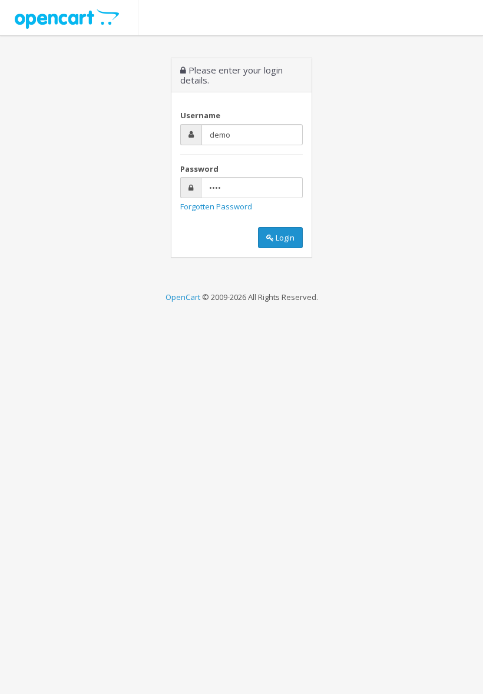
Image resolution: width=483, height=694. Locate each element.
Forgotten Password (216, 206)
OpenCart (183, 297)
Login (284, 237)
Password (199, 169)
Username (200, 115)
